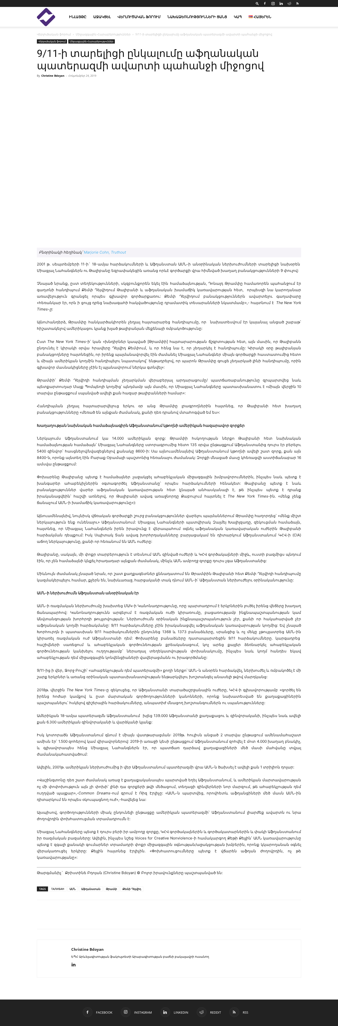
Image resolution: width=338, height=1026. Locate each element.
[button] (257, 3)
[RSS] (297, 3)
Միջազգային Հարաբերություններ (103, 34)
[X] (65, 919)
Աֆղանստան (90, 889)
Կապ (238, 16)
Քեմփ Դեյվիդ (131, 889)
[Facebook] (264, 3)
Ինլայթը (77, 16)
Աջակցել (102, 16)
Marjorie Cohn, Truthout (105, 252)
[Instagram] (273, 3)
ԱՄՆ (73, 889)
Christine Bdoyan (52, 75)
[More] (226, 87)
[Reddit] (289, 3)
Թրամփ (111, 889)
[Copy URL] (76, 919)
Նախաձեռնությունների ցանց (197, 16)
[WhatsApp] (99, 919)
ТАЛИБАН (57, 889)
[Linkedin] (281, 3)
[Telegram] (87, 919)
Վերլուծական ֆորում (139, 16)
